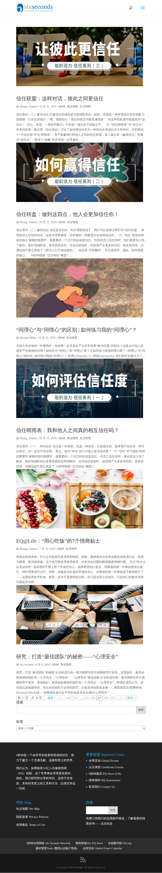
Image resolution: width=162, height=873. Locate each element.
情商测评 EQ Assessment (104, 780)
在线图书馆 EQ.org (119, 843)
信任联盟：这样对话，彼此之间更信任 (60, 98)
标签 (19, 722)
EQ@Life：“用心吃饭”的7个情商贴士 (58, 541)
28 (105, 698)
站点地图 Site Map (28, 808)
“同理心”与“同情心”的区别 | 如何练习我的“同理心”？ (76, 330)
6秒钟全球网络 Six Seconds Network (48, 843)
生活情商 (85, 106)
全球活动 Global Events (104, 760)
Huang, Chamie (28, 106)
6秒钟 (61, 106)
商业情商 (72, 106)
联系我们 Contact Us (102, 786)
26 (93, 698)
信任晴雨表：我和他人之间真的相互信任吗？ (67, 430)
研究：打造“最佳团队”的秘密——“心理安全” (67, 657)
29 (112, 698)
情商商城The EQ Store (89, 843)
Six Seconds (26, 664)
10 (68, 698)
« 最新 (49, 698)
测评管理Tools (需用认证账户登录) (57, 848)
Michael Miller (28, 337)
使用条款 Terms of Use (30, 824)
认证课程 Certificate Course (106, 767)
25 (86, 698)
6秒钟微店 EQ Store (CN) (105, 773)
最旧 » (131, 698)
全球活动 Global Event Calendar (102, 848)
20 (74, 698)
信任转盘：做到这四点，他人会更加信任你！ (67, 214)
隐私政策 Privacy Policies (32, 816)
